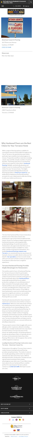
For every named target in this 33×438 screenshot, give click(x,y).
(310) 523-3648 (6, 47)
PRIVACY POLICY (14, 436)
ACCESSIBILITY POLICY (23, 436)
